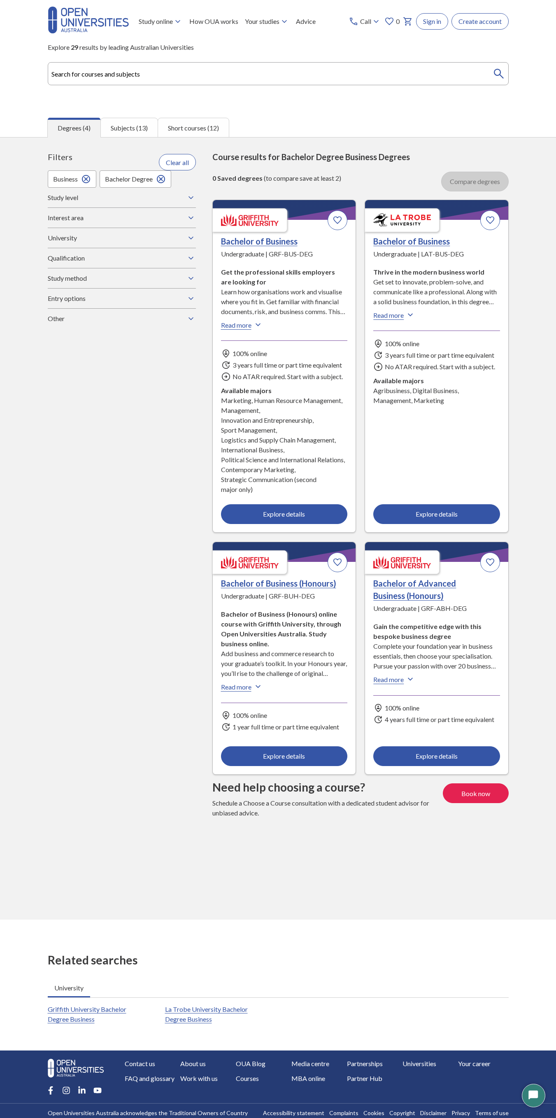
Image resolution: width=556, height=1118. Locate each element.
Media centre (310, 1063)
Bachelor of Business (259, 241)
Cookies (373, 1112)
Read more (236, 325)
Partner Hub (364, 1078)
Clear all (177, 162)
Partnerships (365, 1063)
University (62, 238)
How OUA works (213, 21)
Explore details (284, 514)
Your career (474, 1063)
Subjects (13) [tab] (129, 128)
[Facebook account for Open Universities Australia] (50, 1090)
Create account (480, 21)
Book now (475, 793)
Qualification (66, 258)
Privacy (460, 1112)
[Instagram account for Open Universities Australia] (66, 1090)
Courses (247, 1078)
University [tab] (69, 988)
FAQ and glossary (149, 1078)
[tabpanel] (278, 528)
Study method (67, 278)
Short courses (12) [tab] (193, 128)
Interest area (66, 217)
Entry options (67, 298)
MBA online (308, 1078)
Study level (63, 197)
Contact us (140, 1063)
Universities (419, 1063)
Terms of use (492, 1112)
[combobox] (278, 73)
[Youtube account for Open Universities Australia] (97, 1090)
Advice (306, 21)
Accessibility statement (293, 1112)
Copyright (402, 1112)
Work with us (199, 1078)
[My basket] (408, 21)
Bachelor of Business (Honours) (278, 583)
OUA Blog (250, 1063)
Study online (156, 21)
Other (56, 318)
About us (193, 1063)
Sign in (432, 21)
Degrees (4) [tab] (74, 128)
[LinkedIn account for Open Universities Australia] (82, 1090)
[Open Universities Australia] (88, 31)
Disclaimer (433, 1112)
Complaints (343, 1112)
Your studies (262, 21)
